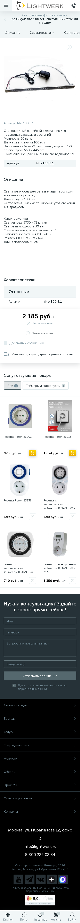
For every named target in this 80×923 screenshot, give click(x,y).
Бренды (9, 718)
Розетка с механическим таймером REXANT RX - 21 (59, 506)
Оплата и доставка (18, 798)
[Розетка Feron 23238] (20, 480)
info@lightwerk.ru (40, 846)
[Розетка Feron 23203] (20, 416)
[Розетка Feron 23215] (60, 416)
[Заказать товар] (32, 517)
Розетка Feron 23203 (18, 437)
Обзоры (10, 772)
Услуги (9, 732)
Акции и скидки (15, 705)
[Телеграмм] (29, 879)
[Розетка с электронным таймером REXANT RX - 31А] (60, 544)
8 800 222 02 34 (40, 854)
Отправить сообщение (40, 676)
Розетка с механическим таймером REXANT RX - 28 (19, 570)
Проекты (10, 785)
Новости (10, 758)
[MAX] (63, 879)
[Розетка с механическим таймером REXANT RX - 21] (60, 480)
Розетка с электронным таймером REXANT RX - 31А (60, 568)
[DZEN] (52, 879)
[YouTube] (18, 879)
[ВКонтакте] (41, 879)
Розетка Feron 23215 (57, 437)
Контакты (11, 811)
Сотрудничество (16, 745)
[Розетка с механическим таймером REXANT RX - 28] (20, 544)
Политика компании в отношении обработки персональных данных (40, 889)
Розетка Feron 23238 (18, 500)
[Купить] (32, 453)
